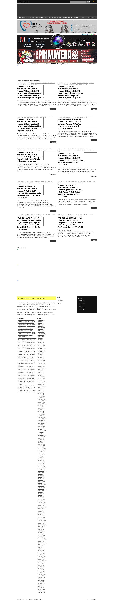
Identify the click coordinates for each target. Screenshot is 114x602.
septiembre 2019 (41, 435)
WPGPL (95, 599)
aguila (22, 302)
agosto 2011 (40, 580)
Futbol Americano (21, 20)
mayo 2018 (40, 459)
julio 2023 (40, 370)
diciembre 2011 (41, 574)
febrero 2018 (40, 463)
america (24, 302)
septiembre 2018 (41, 453)
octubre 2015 (40, 505)
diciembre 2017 (41, 466)
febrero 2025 (40, 345)
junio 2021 (40, 408)
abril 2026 (40, 326)
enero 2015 (40, 519)
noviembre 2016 (41, 486)
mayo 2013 (40, 548)
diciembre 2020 (41, 417)
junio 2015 (40, 511)
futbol (27, 306)
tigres (40, 314)
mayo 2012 (40, 566)
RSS (94, 1)
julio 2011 (40, 581)
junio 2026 (40, 323)
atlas (28, 303)
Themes (80, 306)
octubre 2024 (40, 350)
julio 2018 (40, 456)
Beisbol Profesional (39, 17)
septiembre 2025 (41, 335)
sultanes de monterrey (27, 314)
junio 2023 (40, 372)
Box (46, 17)
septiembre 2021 (41, 403)
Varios (79, 20)
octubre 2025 (40, 333)
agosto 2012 (40, 562)
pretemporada (53, 309)
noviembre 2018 (41, 450)
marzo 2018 (40, 462)
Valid (61, 300)
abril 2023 (40, 375)
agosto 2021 (40, 405)
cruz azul (40, 304)
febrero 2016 (40, 499)
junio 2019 (40, 439)
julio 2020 (40, 424)
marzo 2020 (40, 426)
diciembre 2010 (41, 592)
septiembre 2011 (41, 578)
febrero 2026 (40, 329)
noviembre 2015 (41, 504)
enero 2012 (40, 572)
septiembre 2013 (41, 542)
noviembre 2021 (41, 400)
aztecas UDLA (37, 303)
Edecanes (70, 17)
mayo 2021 (40, 409)
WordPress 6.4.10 (39, 599)
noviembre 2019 (41, 432)
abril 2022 (40, 393)
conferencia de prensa (34, 304)
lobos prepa (49, 306)
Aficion (19, 17)
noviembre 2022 (41, 382)
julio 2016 (40, 492)
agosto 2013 (40, 544)
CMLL (49, 17)
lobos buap (42, 306)
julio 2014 (40, 527)
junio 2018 (40, 457)
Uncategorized (73, 20)
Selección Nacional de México (58, 20)
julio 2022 (40, 388)
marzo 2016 (40, 498)
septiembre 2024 (41, 351)
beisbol (42, 303)
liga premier (37, 306)
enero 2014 (40, 536)
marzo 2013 (40, 551)
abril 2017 (40, 478)
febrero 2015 (40, 517)
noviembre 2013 (41, 539)
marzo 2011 (40, 587)
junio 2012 (40, 565)
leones (33, 306)
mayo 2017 (40, 477)
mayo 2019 (40, 441)
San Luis (49, 312)
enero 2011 (40, 590)
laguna (30, 306)
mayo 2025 (40, 341)
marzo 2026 (40, 327)
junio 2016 (40, 493)
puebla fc (27, 312)
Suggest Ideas (82, 303)
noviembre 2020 (41, 418)
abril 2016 (40, 496)
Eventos (89, 17)
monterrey (22, 309)
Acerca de (26, 2)
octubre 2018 (40, 451)
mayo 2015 (40, 513)
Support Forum (82, 309)
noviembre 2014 (41, 522)
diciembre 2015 (41, 502)
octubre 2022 (40, 384)
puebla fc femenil (35, 312)
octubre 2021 (40, 402)
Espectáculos (83, 17)
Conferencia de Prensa (56, 17)
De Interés (65, 17)
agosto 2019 (40, 436)
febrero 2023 (40, 378)
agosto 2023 (40, 369)
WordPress (60, 303)
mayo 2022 (40, 391)
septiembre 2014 (41, 524)
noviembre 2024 (41, 348)
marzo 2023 (40, 376)
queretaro (45, 312)
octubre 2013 (40, 541)
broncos (27, 304)
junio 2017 (40, 475)
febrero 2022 (40, 396)
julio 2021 (40, 406)
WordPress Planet (82, 301)
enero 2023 (40, 379)
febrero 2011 (40, 589)
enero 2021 (40, 415)
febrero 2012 (40, 571)
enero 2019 (40, 447)
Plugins (80, 304)
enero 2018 (40, 465)
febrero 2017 (40, 481)
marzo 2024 (40, 359)
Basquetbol (32, 17)
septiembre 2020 (41, 421)
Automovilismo (25, 17)
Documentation (82, 300)
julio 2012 (40, 563)
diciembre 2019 (41, 430)
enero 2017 (40, 483)
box (24, 304)
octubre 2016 (40, 487)
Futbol (94, 17)
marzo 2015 (40, 516)
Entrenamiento (76, 17)
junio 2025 (40, 339)
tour (42, 314)
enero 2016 (40, 501)
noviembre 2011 (41, 575)
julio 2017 (40, 474)
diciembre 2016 (41, 484)
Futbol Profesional (75, 150)
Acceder (59, 299)
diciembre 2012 (41, 556)
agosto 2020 (40, 423)
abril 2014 (40, 532)
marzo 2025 (40, 344)
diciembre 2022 (41, 381)
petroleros (47, 309)
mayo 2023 (40, 373)
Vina (87, 599)
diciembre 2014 (41, 520)
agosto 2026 (40, 320)
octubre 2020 (40, 420)
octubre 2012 (40, 559)
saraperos (18, 314)
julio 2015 (40, 510)
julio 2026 (40, 321)
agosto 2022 (40, 387)
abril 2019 (40, 442)
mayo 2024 (40, 356)
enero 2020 (40, 429)
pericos (27, 309)
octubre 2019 (40, 433)
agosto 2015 (40, 508)
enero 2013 (40, 554)
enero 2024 (40, 362)
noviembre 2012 (41, 557)
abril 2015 (40, 514)
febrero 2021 (40, 414)
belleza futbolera (20, 304)
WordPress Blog (82, 307)
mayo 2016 (40, 495)
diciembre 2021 (41, 399)
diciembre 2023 (41, 363)
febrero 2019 (40, 445)
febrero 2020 (40, 427)
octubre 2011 (40, 577)
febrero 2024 (40, 360)
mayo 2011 (40, 584)
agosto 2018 (40, 454)
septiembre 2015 (41, 507)
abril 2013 (40, 550)
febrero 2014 (40, 535)
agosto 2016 (40, 490)
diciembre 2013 (41, 538)
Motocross (49, 20)
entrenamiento (21, 306)
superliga (34, 314)
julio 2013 (40, 545)
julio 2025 (40, 338)
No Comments (53, 109)
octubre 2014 (40, 523)
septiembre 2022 (41, 385)
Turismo (67, 20)
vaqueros (45, 314)
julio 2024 (40, 354)
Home (20, 2)
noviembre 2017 (41, 468)
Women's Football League (87, 20)
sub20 (22, 314)
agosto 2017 (40, 472)
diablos (44, 304)
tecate (37, 314)
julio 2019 (40, 438)
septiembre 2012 (41, 560)
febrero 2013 (40, 553)
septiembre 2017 (41, 471)
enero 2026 (40, 330)
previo (18, 312)
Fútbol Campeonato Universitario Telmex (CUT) (35, 20)
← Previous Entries (21, 247)
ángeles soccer (51, 314)
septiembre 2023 (41, 367)
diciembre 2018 (41, 448)
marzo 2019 (40, 444)
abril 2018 (40, 460)
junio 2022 (40, 390)
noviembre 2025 (41, 332)
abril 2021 (40, 411)
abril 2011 (40, 586)
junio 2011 (40, 583)
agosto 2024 (40, 353)
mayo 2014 (40, 530)
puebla (21, 312)
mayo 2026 (40, 324)
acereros (19, 303)
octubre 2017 (40, 469)
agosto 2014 (40, 526)
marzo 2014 (40, 533)
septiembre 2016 (41, 489)
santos (52, 312)
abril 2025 (40, 342)
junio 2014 (40, 529)
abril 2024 (40, 357)
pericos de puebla (37, 308)
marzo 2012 (40, 569)
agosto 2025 (40, 336)
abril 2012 (40, 568)
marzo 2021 (40, 412)
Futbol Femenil (66, 84)
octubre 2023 (40, 366)
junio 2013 (40, 547)
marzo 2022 (40, 394)
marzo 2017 (40, 480)
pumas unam (41, 312)
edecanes (48, 304)
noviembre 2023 (41, 365)
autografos (31, 302)
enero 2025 (40, 347)
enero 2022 (40, 397)
